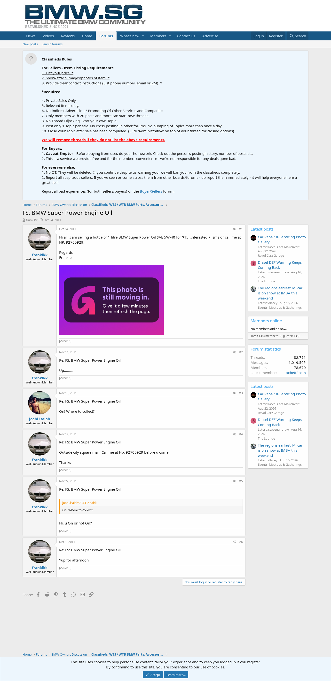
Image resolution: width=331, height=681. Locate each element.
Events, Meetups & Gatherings (280, 307)
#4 (241, 434)
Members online (266, 320)
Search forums (52, 44)
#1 (241, 229)
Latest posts (262, 229)
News (30, 35)
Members (158, 35)
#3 (241, 393)
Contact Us (186, 35)
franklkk (32, 220)
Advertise (210, 35)
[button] (143, 35)
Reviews (68, 35)
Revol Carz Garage (271, 255)
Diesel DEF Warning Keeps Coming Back (280, 265)
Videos (48, 35)
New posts (30, 44)
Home (87, 35)
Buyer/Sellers (151, 191)
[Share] (234, 229)
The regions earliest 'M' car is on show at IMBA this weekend (280, 292)
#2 (241, 352)
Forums (106, 35)
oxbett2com (296, 372)
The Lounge (266, 281)
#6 (241, 542)
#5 (241, 481)
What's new (129, 35)
